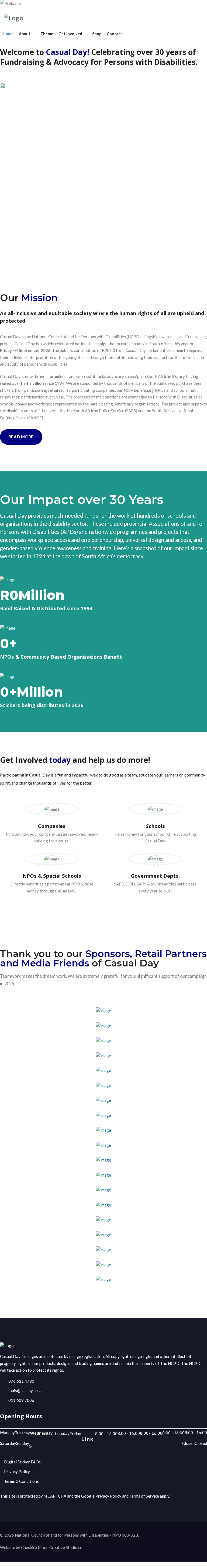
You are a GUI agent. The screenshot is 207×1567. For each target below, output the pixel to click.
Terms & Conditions (21, 1481)
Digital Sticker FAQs (22, 1461)
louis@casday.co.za (25, 1390)
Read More (21, 436)
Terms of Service (144, 1496)
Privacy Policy (17, 1471)
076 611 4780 (21, 1381)
